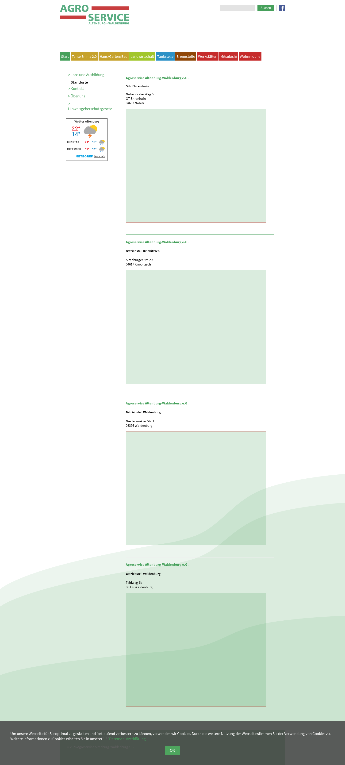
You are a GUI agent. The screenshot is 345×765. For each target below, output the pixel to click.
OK (172, 750)
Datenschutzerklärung (127, 738)
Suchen (266, 8)
